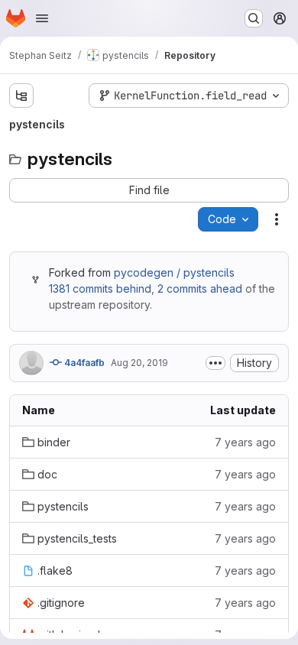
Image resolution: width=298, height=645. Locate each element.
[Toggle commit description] (215, 363)
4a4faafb (83, 362)
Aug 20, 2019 (139, 362)
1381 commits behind (100, 288)
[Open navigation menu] (42, 18)
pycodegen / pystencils (174, 272)
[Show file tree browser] (21, 95)
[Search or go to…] (254, 18)
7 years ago (245, 442)
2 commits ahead (199, 288)
